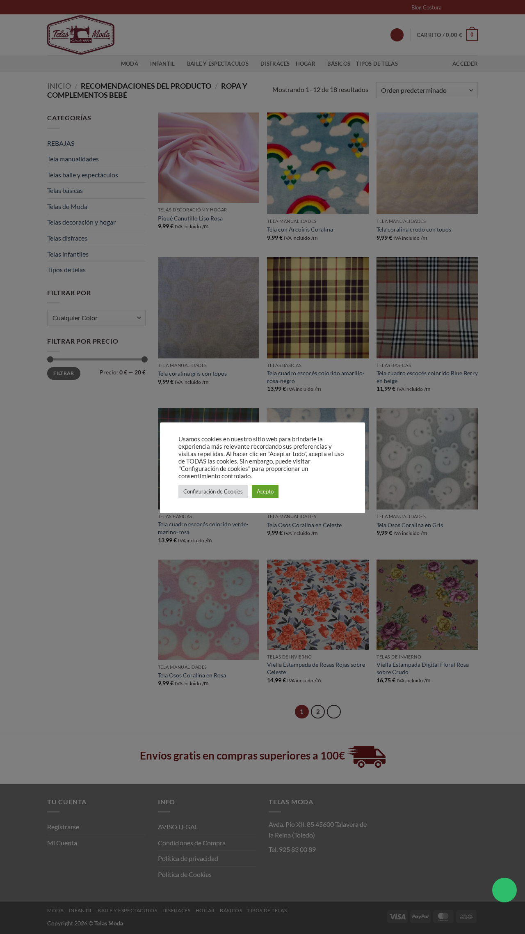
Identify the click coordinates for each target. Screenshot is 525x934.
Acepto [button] (265, 491)
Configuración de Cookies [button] (213, 491)
